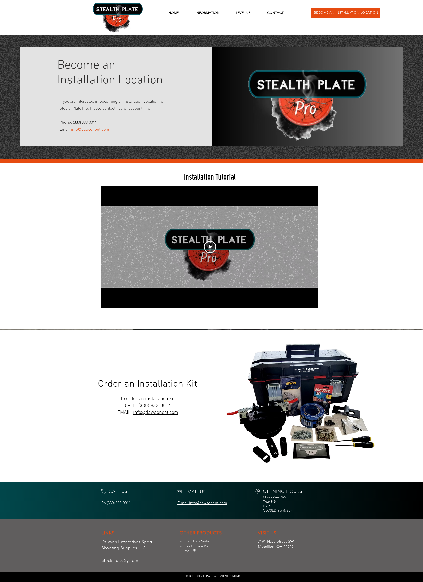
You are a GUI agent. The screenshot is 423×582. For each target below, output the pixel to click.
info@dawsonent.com (155, 413)
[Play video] (210, 247)
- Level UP (188, 550)
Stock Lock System (197, 541)
